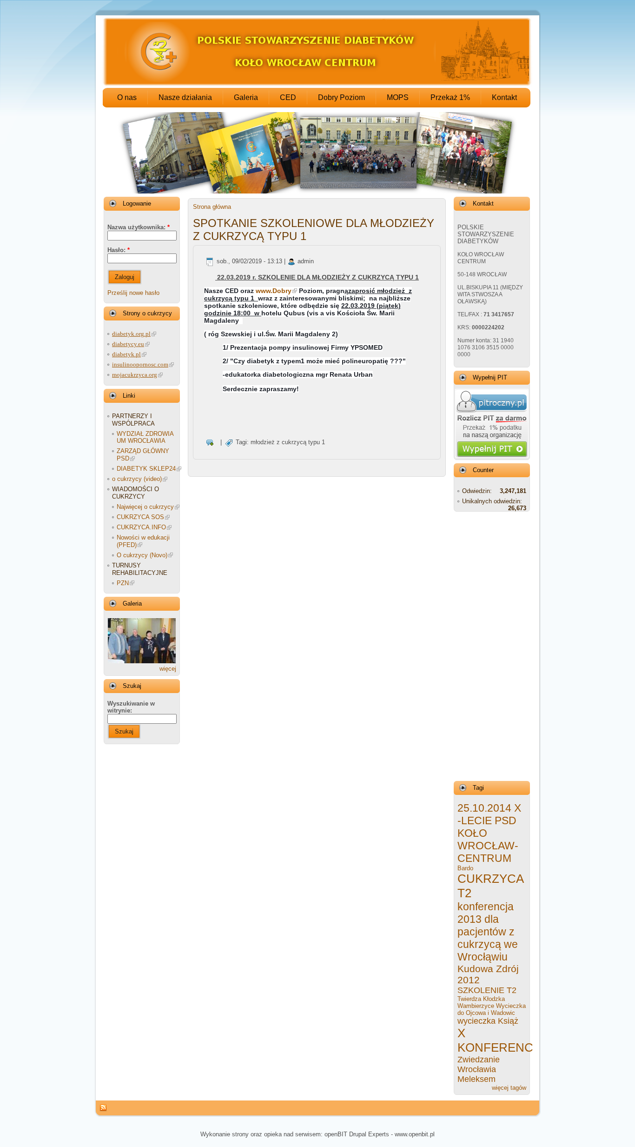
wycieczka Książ (487, 1021)
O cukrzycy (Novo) (142, 555)
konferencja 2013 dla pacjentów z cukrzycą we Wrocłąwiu (487, 931)
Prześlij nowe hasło (133, 292)
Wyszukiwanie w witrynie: (131, 707)
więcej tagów (509, 1087)
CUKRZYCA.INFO (141, 527)
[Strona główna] (317, 84)
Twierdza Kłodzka (481, 998)
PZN (123, 583)
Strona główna (212, 206)
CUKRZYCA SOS (140, 516)
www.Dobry (273, 290)
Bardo (465, 868)
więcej (167, 668)
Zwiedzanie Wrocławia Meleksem (478, 1069)
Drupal (357, 1134)
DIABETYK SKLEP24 (146, 468)
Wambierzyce (475, 1005)
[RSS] (103, 1108)
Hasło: (118, 250)
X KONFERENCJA (502, 1040)
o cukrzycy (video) (137, 478)
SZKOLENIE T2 (486, 990)
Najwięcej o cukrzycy (145, 506)
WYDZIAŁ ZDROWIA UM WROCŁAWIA (145, 437)
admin (306, 261)
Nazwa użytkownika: (138, 227)
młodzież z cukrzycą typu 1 (288, 442)
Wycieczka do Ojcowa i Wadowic (491, 1009)
